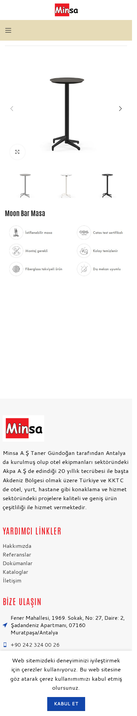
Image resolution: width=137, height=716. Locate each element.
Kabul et (66, 704)
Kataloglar (15, 571)
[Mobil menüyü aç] (8, 30)
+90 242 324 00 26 (35, 644)
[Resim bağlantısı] (23, 428)
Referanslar (17, 554)
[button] (11, 108)
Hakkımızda (17, 545)
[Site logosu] (66, 9)
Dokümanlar (18, 563)
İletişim (12, 580)
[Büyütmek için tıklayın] (17, 152)
